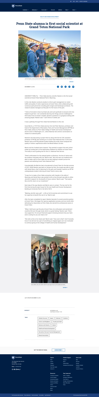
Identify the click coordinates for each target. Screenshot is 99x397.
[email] (69, 87)
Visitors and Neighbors (44, 321)
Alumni (54, 325)
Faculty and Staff (57, 321)
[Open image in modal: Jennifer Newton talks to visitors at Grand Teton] (49, 53)
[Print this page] (73, 87)
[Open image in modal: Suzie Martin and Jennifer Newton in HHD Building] (49, 258)
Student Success (43, 318)
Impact (51, 318)
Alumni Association (43, 335)
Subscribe (58, 350)
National (58, 318)
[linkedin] (66, 87)
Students (65, 318)
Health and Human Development (49, 16)
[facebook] (58, 87)
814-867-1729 (59, 311)
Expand (71, 81)
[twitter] (62, 87)
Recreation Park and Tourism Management (49, 332)
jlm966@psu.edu (54, 310)
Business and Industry (44, 325)
